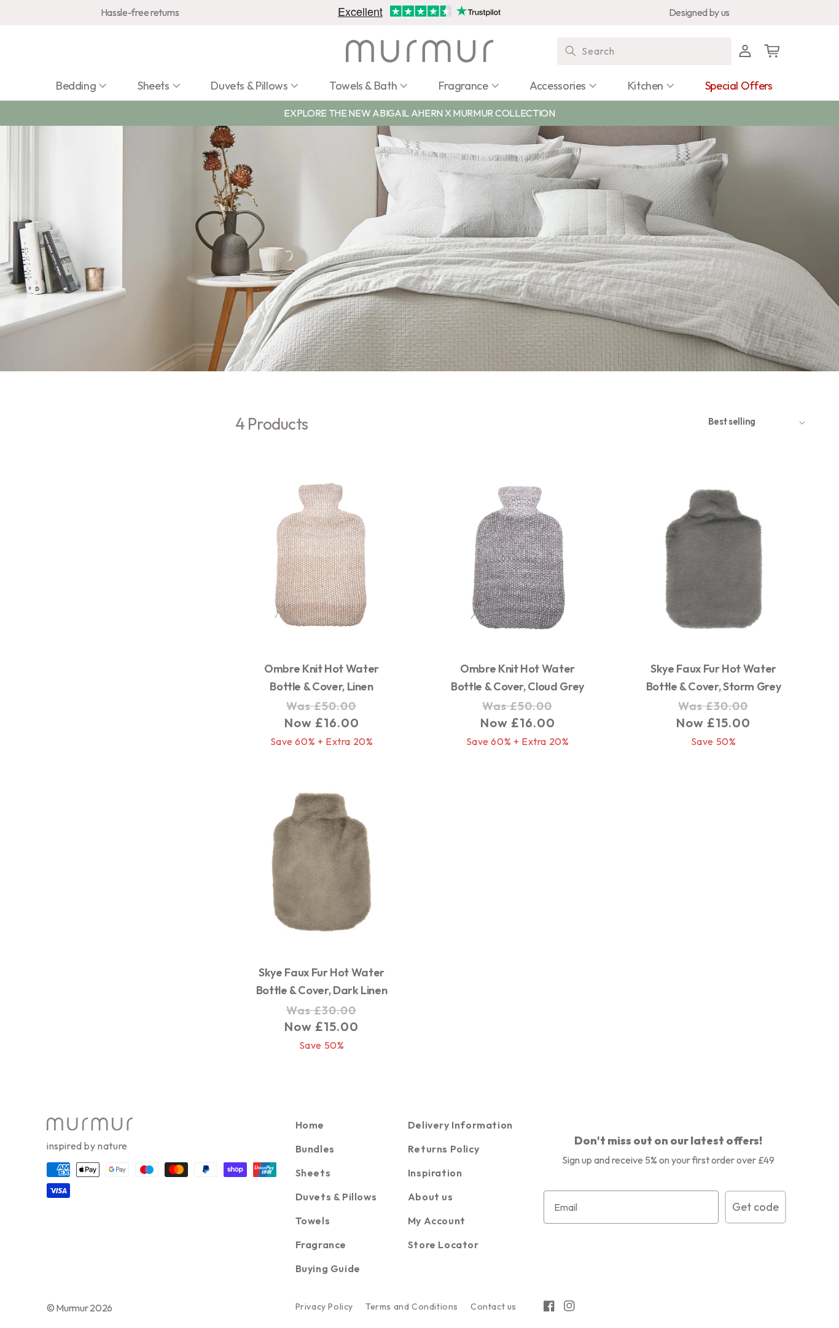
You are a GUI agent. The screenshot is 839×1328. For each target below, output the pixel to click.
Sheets (313, 1173)
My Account (437, 1220)
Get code (755, 1207)
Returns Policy (443, 1149)
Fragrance (320, 1244)
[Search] (570, 50)
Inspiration (435, 1173)
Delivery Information (460, 1125)
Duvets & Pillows (336, 1197)
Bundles (315, 1149)
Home (309, 1125)
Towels (312, 1220)
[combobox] (644, 51)
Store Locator (443, 1244)
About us (430, 1197)
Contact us (493, 1306)
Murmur (72, 1308)
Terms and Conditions (411, 1306)
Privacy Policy (324, 1306)
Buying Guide (328, 1268)
